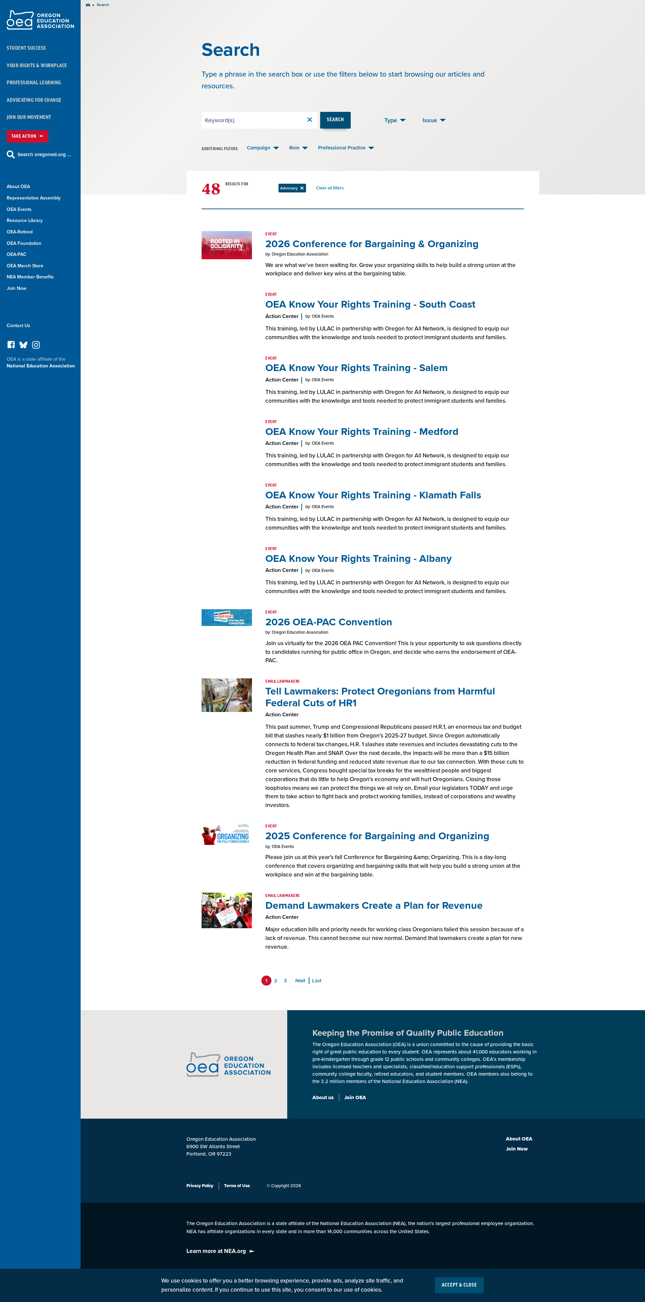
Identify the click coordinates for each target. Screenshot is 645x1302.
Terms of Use (237, 1185)
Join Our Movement (29, 117)
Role (294, 148)
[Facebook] (11, 346)
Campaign (258, 148)
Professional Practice (342, 148)
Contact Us (18, 325)
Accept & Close (459, 1285)
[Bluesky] (23, 346)
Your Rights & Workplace (37, 65)
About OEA (18, 186)
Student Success (26, 48)
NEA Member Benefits (30, 277)
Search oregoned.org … (44, 154)
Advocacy (293, 188)
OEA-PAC (17, 254)
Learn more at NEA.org (216, 1251)
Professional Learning (34, 82)
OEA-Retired (20, 232)
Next (300, 981)
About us (323, 1097)
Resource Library (25, 220)
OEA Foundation (24, 243)
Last (316, 981)
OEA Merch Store (25, 266)
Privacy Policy (199, 1185)
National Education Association (41, 366)
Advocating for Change (34, 100)
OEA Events (19, 209)
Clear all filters (331, 189)
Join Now (17, 288)
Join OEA (355, 1097)
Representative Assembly (33, 198)
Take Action (23, 136)
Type (390, 120)
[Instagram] (36, 347)
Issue (430, 120)
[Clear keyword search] (310, 120)
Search (335, 120)
